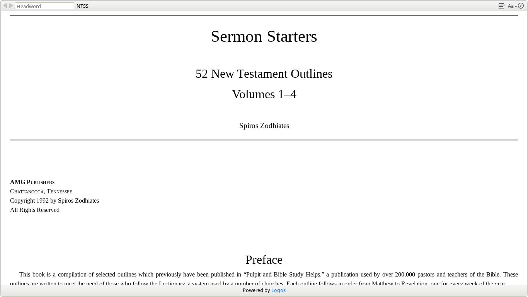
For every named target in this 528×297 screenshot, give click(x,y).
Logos (278, 290)
